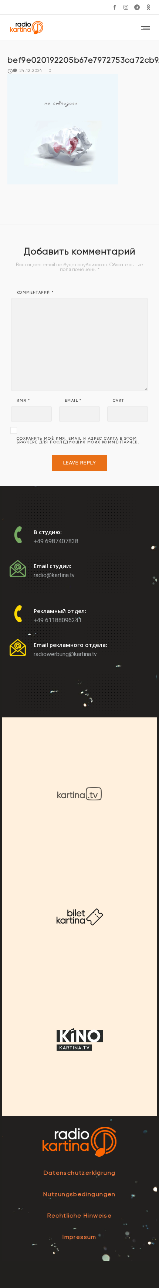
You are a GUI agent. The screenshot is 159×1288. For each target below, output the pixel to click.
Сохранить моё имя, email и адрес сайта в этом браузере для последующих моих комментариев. (78, 440)
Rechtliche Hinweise (79, 1215)
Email (73, 400)
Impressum (79, 1236)
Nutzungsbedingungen (79, 1194)
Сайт (118, 400)
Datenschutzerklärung (80, 1172)
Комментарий (35, 292)
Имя (23, 400)
